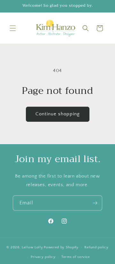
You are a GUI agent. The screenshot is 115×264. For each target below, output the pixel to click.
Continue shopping (57, 114)
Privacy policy (43, 257)
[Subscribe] (95, 202)
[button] (13, 28)
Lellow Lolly (32, 247)
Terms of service (75, 257)
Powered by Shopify (61, 247)
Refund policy (96, 247)
